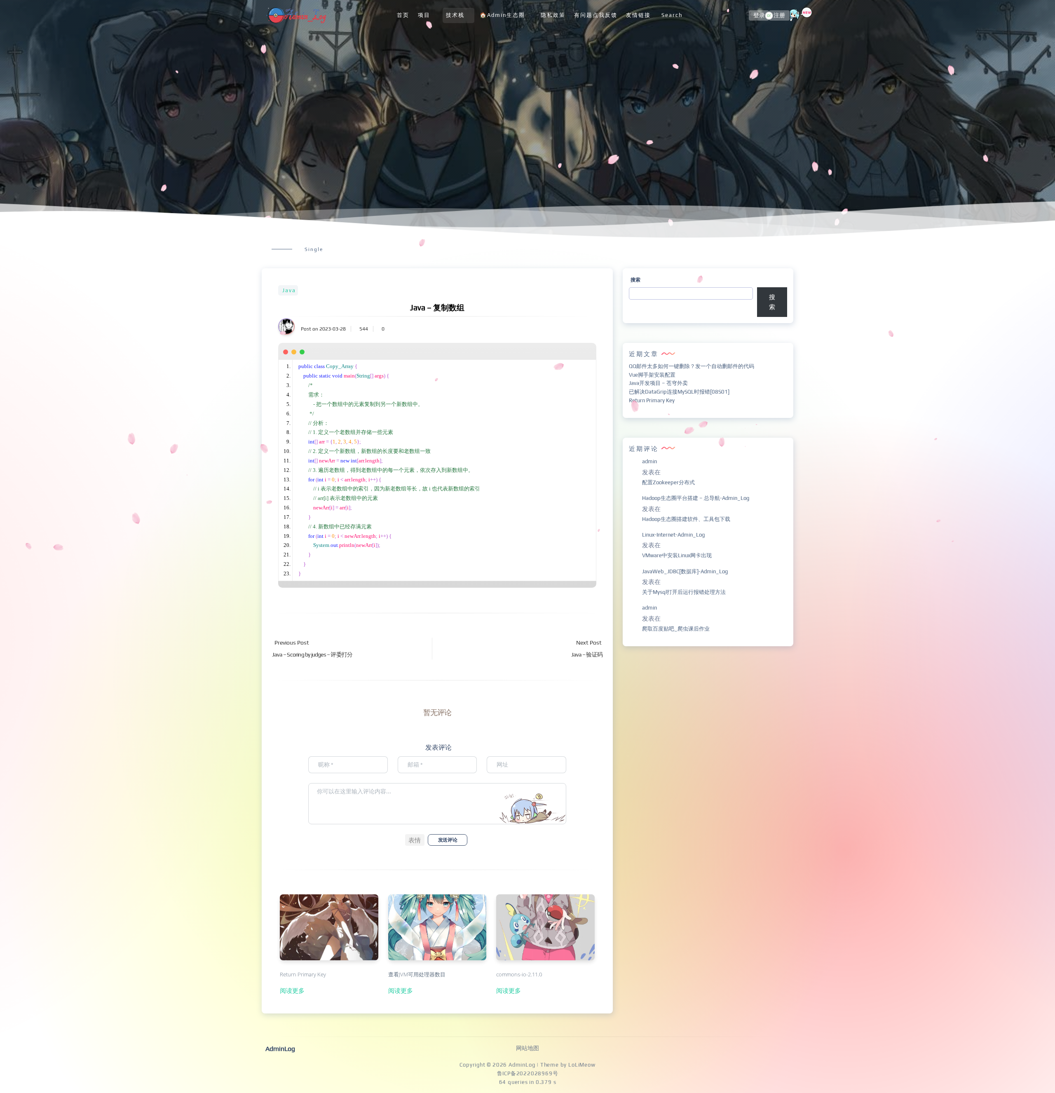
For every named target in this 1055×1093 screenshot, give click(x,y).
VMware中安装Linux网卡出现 (677, 555)
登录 (759, 15)
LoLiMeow (581, 1065)
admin (649, 461)
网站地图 (527, 1048)
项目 (424, 15)
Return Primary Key (652, 400)
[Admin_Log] (295, 15)
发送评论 (447, 840)
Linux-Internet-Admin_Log (673, 535)
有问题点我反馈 (595, 15)
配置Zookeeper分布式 (668, 482)
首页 (403, 15)
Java (289, 290)
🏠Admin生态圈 (502, 15)
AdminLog (522, 1065)
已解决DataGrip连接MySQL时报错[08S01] (679, 392)
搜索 (635, 280)
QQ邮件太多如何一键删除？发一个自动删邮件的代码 (691, 366)
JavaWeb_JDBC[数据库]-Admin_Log (685, 571)
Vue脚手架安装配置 (652, 375)
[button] (414, 840)
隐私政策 (553, 15)
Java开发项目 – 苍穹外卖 (658, 383)
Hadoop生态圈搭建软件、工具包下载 (686, 519)
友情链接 (638, 15)
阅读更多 (292, 990)
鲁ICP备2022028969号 (527, 1073)
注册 (779, 15)
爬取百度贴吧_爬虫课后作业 (676, 629)
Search (671, 15)
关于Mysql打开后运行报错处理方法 (684, 592)
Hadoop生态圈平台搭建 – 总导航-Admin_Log (695, 498)
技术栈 (455, 15)
